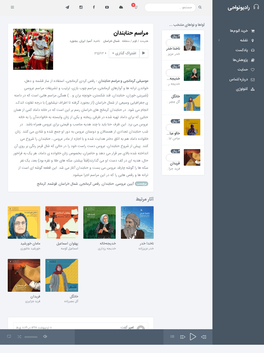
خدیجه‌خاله (108, 244)
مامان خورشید (30, 244)
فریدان (35, 297)
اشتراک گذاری (125, 53)
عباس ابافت (172, 138)
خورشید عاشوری (30, 248)
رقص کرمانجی (90, 184)
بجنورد (74, 41)
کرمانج (41, 184)
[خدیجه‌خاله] (99, 223)
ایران (82, 41)
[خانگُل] (61, 275)
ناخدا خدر (146, 244)
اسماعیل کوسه (69, 248)
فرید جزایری (32, 301)
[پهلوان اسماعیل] (61, 223)
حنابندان (108, 184)
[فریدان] (24, 275)
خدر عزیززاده (146, 248)
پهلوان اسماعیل (67, 244)
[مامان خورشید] (24, 223)
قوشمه (52, 184)
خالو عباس (173, 133)
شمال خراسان (111, 41)
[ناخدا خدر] (137, 223)
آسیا (89, 41)
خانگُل (74, 297)
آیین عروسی (125, 184)
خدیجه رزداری (107, 248)
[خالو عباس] (192, 127)
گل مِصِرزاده (71, 301)
